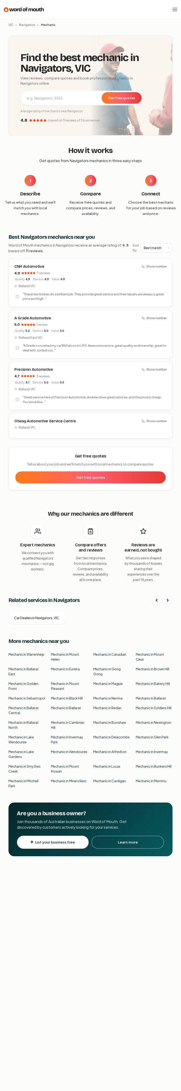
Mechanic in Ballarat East (23, 671)
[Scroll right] (168, 600)
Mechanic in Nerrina (108, 698)
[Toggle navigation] (175, 9)
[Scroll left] (156, 600)
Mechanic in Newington (153, 722)
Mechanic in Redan (107, 708)
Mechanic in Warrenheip (26, 654)
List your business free (55, 842)
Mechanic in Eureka (65, 669)
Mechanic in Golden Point (23, 686)
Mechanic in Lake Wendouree (21, 739)
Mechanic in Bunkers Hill (154, 766)
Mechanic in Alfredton (110, 751)
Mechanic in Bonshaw (109, 722)
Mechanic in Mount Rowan (65, 768)
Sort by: (136, 247)
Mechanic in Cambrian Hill (67, 724)
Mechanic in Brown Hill (152, 669)
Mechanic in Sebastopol (26, 698)
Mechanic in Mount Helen (65, 656)
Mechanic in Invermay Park (67, 739)
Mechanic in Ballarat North (23, 724)
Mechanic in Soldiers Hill (154, 708)
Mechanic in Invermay (152, 751)
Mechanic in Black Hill (67, 698)
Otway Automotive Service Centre (45, 421)
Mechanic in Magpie (108, 683)
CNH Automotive (29, 266)
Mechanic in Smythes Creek (24, 768)
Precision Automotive (33, 369)
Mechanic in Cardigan (109, 781)
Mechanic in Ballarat (151, 698)
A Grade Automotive (32, 318)
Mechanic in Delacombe (111, 737)
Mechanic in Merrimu (151, 781)
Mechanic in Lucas (106, 766)
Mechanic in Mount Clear (150, 656)
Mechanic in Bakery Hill (153, 683)
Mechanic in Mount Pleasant (65, 686)
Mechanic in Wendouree (69, 751)
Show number (156, 266)
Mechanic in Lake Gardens (21, 754)
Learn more (128, 842)
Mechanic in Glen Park (152, 737)
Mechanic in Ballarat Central (23, 710)
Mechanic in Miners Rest (68, 781)
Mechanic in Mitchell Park (23, 783)
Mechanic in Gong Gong (107, 671)
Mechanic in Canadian (109, 654)
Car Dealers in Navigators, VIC (36, 618)
